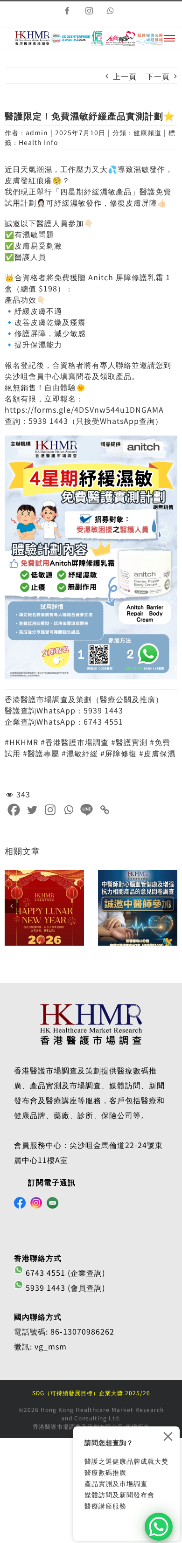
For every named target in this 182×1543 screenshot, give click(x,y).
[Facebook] (14, 810)
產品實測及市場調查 (115, 1483)
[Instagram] (50, 810)
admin (37, 132)
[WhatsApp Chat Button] (159, 1527)
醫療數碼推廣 (105, 1472)
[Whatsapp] (68, 810)
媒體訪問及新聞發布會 (119, 1494)
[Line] (86, 810)
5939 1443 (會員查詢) (64, 1287)
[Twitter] (32, 810)
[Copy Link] (105, 810)
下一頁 (158, 76)
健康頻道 (147, 132)
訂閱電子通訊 (52, 1182)
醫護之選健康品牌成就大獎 (126, 1461)
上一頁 (125, 76)
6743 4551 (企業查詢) (64, 1272)
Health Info (38, 142)
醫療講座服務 (105, 1505)
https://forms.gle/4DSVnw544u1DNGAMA (84, 409)
